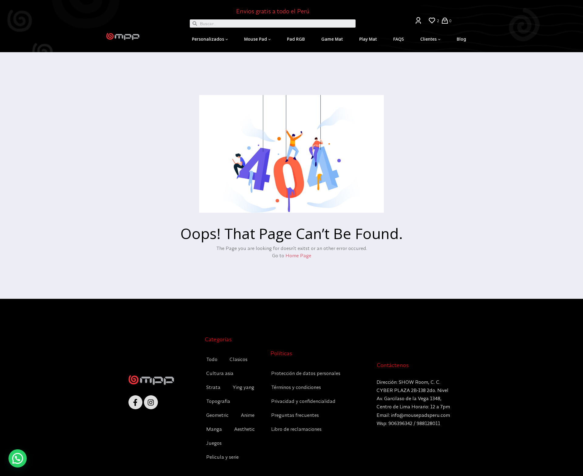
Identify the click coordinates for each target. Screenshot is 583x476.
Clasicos (238, 359)
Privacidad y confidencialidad (303, 401)
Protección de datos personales (305, 373)
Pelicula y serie (222, 457)
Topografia (218, 401)
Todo (211, 359)
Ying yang (243, 387)
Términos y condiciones (296, 387)
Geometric (217, 415)
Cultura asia (220, 373)
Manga (214, 429)
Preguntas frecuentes (295, 415)
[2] (432, 20)
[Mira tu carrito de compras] (445, 20)
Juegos (214, 443)
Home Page (298, 255)
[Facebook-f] (135, 402)
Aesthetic (244, 429)
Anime (247, 415)
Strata (213, 387)
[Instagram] (151, 402)
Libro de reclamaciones (296, 429)
